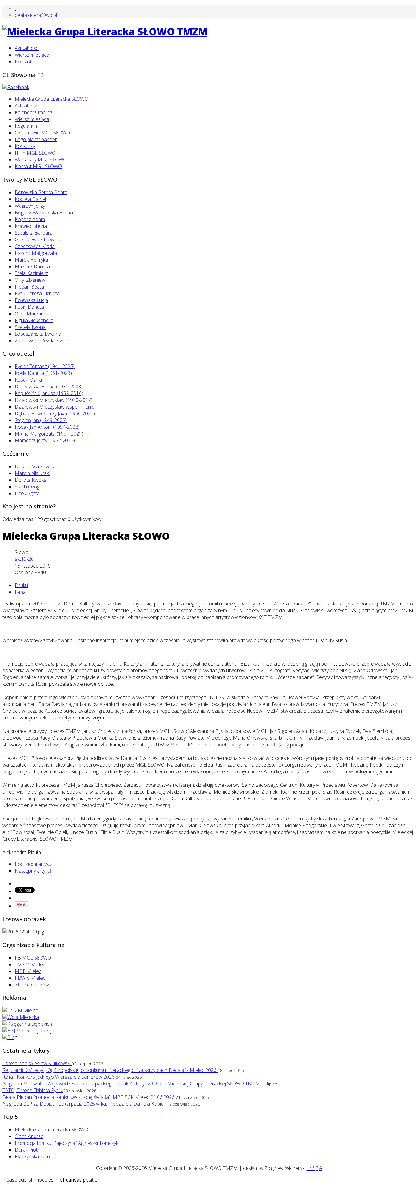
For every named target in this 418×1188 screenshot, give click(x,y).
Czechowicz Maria (35, 246)
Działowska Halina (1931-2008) (49, 386)
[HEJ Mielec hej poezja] (28, 1030)
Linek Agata (27, 493)
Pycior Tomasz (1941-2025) (45, 366)
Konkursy (25, 146)
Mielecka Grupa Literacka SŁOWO (51, 99)
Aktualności (27, 48)
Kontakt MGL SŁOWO (38, 166)
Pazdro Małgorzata (36, 253)
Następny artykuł (33, 870)
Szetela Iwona (30, 327)
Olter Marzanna (32, 313)
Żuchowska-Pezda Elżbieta (44, 340)
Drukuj (22, 585)
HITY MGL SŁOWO (35, 152)
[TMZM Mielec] (20, 1010)
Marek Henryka (31, 259)
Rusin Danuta (29, 307)
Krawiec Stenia (31, 226)
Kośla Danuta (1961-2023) (43, 373)
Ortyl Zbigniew (30, 280)
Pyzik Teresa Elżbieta (37, 293)
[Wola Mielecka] (20, 1017)
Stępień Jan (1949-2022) (41, 420)
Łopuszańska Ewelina (38, 333)
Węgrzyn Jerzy (30, 205)
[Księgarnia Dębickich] (27, 1023)
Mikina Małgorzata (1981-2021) (49, 433)
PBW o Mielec (30, 978)
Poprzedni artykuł (34, 864)
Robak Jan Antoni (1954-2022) (47, 427)
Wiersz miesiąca (32, 54)
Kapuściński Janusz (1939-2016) (49, 393)
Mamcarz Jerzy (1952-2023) (45, 440)
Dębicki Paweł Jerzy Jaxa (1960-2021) (55, 413)
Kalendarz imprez (34, 112)
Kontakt (23, 61)
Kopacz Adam (30, 219)
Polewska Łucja (31, 300)
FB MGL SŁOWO (33, 957)
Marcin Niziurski (32, 473)
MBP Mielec (28, 971)
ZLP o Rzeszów (32, 984)
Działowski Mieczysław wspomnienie (55, 406)
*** (311, 1168)
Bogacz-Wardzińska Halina (44, 212)
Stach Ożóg (27, 486)
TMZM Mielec (30, 964)
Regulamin (26, 126)
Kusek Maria (28, 379)
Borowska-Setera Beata (41, 192)
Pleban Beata (29, 286)
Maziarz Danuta (32, 266)
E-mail (21, 592)
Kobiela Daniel (30, 199)
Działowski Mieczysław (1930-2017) (53, 400)
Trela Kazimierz (31, 273)
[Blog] (9, 1037)
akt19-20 (24, 559)
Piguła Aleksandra (34, 320)
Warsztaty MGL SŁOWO (41, 159)
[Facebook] (15, 87)
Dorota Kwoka (31, 480)
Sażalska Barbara (34, 232)
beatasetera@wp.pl (36, 15)
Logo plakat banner (36, 139)
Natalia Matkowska (36, 466)
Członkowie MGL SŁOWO (42, 132)
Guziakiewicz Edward (37, 239)
